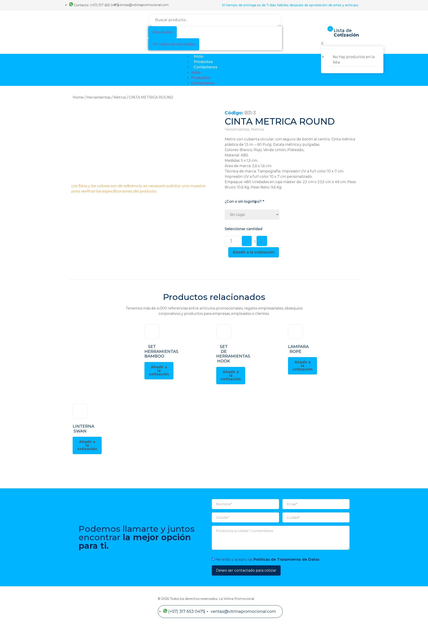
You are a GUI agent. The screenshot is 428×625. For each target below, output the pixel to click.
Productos (203, 62)
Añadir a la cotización (253, 252)
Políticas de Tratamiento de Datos (286, 559)
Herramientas (98, 97)
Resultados (162, 32)
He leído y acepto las (267, 559)
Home (78, 97)
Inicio (198, 56)
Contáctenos (205, 67)
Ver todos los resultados (173, 44)
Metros (119, 97)
